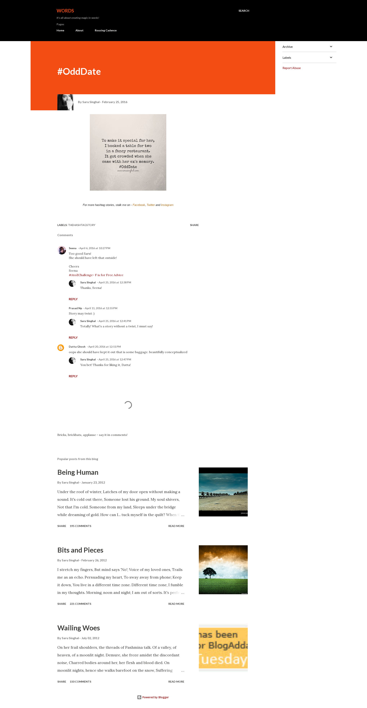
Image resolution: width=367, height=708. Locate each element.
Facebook (139, 204)
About (80, 30)
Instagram (167, 204)
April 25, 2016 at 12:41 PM (115, 321)
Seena (72, 248)
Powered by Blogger (155, 697)
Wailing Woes (78, 627)
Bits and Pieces (80, 550)
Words (65, 10)
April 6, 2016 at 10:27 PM (94, 248)
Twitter (151, 204)
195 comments (80, 526)
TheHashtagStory (81, 225)
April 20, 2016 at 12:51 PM (104, 346)
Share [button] (194, 225)
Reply (73, 299)
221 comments (80, 603)
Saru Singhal (88, 282)
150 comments (80, 681)
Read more (176, 526)
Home (60, 30)
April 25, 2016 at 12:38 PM (115, 282)
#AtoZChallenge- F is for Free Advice (96, 275)
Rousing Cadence (106, 30)
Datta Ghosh (77, 346)
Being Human (77, 472)
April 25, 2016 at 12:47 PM (115, 359)
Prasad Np (75, 308)
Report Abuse (292, 68)
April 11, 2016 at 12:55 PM (101, 308)
